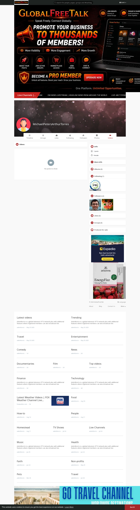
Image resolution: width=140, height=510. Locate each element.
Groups (97, 223)
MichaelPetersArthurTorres (51, 124)
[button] (73, 2)
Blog (100, 306)
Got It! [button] (132, 507)
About (91, 306)
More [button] (123, 306)
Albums (97, 169)
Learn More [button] (69, 507)
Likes (96, 216)
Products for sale (101, 230)
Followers (98, 196)
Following (98, 176)
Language (122, 302)
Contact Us (111, 306)
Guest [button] (123, 2)
